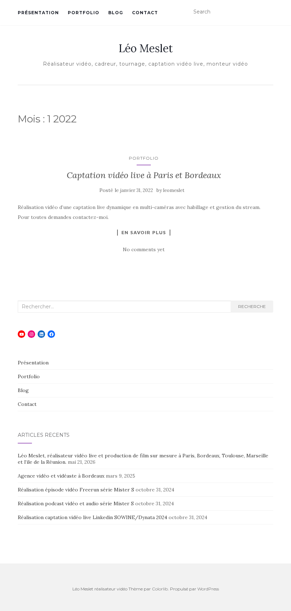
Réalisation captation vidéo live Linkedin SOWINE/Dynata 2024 (92, 517)
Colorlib (160, 588)
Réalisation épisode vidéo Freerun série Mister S (76, 489)
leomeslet (174, 190)
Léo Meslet (146, 48)
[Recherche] (268, 12)
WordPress (208, 588)
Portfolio (83, 12)
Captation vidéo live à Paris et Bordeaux (144, 175)
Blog (115, 12)
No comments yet (144, 249)
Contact (145, 12)
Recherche (252, 306)
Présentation (38, 12)
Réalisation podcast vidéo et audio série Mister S (76, 503)
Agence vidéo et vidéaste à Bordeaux (61, 476)
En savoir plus (143, 232)
